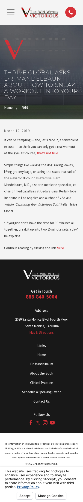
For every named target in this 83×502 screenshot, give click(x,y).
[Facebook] (30, 422)
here (60, 248)
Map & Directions (41, 332)
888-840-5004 (41, 296)
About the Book (41, 373)
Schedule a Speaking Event (41, 392)
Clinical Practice (41, 383)
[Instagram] (45, 422)
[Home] (40, 12)
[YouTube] (52, 422)
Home (41, 355)
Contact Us (41, 401)
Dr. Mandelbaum (41, 364)
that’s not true (47, 153)
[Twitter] (38, 422)
